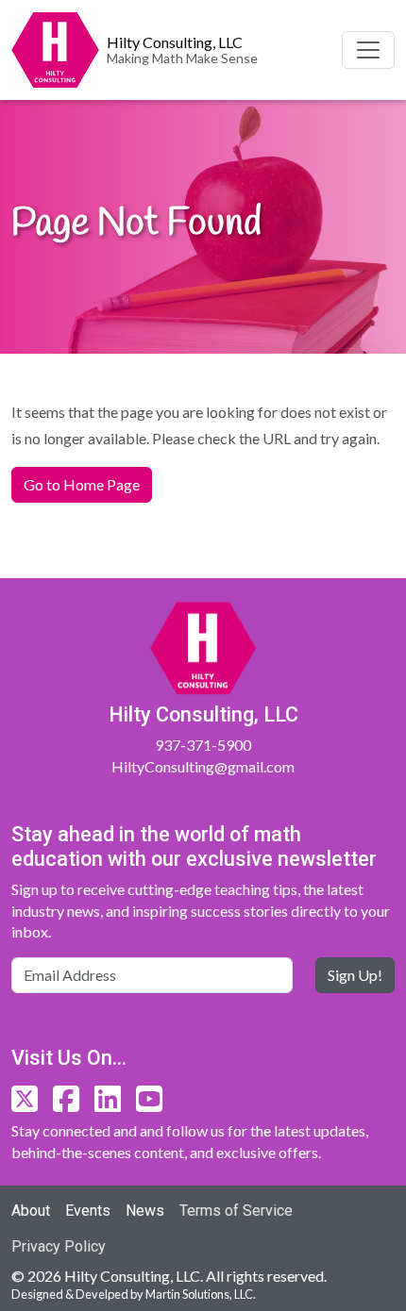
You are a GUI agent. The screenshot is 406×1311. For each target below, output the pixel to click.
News (145, 1211)
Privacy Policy (58, 1246)
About (30, 1211)
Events (87, 1211)
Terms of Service (236, 1211)
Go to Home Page (82, 484)
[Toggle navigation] (368, 50)
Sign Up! (355, 975)
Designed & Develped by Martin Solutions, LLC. (133, 1294)
